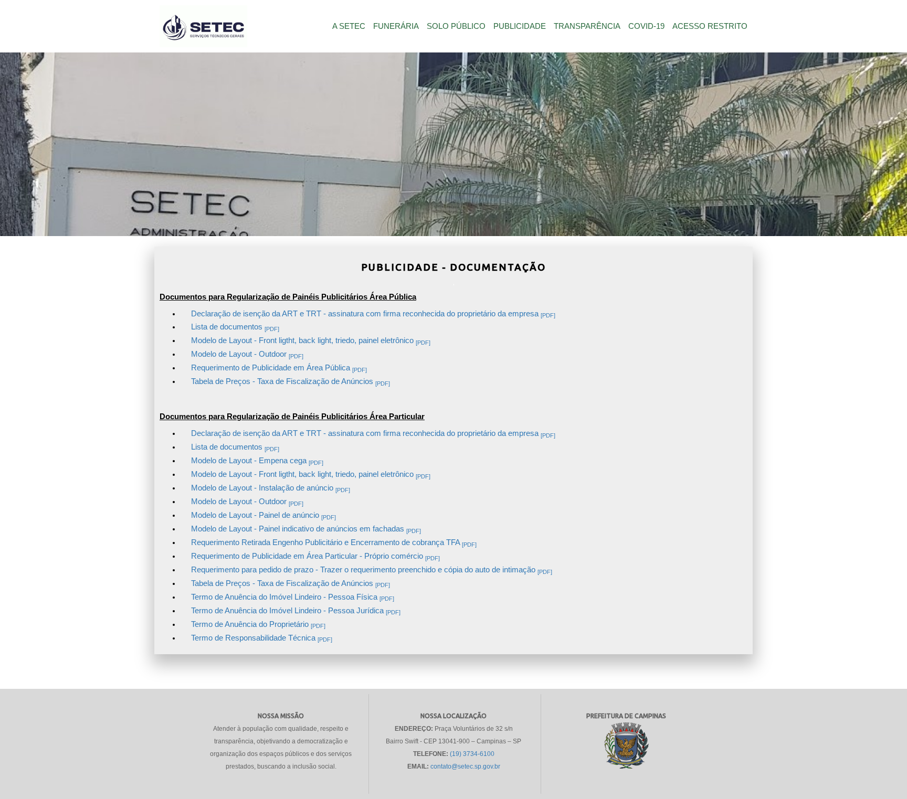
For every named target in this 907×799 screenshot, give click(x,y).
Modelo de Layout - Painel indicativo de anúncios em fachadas (306, 529)
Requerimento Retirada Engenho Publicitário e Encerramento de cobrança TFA (334, 542)
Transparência (587, 26)
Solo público (456, 26)
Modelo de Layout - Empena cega (257, 460)
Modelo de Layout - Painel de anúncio (263, 515)
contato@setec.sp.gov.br (465, 766)
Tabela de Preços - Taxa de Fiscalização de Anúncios (290, 381)
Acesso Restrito (709, 26)
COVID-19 (646, 26)
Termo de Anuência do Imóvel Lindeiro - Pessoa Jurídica (295, 610)
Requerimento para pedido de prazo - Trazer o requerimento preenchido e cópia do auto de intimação (371, 570)
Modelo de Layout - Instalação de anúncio (270, 488)
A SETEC (348, 26)
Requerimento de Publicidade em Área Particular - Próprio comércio (315, 556)
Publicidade (519, 26)
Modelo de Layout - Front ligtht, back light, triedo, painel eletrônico (310, 340)
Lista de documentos (235, 327)
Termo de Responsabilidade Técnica (261, 638)
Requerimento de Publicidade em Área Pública (279, 368)
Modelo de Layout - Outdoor (247, 354)
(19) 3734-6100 (472, 754)
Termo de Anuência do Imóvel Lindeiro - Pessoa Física (292, 597)
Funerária (396, 26)
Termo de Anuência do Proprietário (258, 624)
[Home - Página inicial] (203, 30)
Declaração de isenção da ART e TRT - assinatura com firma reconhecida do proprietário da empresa (373, 314)
